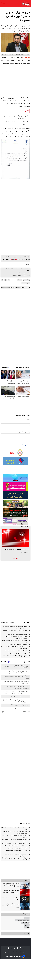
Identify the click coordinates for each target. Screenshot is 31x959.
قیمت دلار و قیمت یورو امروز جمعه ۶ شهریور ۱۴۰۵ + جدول (14, 851)
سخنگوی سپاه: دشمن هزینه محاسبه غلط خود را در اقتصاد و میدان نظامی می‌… (15, 627)
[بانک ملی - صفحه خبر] (15, 452)
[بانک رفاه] (15, 521)
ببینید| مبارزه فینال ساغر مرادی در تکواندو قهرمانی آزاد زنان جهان (14, 859)
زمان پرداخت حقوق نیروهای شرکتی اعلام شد (16, 653)
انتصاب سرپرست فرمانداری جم (22, 273)
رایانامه (28, 426)
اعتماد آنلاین (9, 952)
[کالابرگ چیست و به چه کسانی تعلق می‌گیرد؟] (25, 899)
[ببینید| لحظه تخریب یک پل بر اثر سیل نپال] (15, 538)
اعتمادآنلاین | (26, 57)
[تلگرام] (2, 280)
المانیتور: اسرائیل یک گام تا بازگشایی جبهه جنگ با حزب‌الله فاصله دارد (15, 656)
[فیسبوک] (5, 280)
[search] (1, 3)
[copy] (28, 287)
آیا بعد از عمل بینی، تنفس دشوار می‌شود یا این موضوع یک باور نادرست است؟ (11, 885)
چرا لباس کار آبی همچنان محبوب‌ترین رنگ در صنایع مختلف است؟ (10, 905)
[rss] (22, 948)
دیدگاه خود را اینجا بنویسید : (23, 432)
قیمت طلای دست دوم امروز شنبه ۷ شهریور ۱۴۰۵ (15, 846)
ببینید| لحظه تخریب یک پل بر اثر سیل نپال (17, 549)
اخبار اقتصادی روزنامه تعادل (22, 920)
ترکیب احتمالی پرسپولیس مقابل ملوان (17, 848)
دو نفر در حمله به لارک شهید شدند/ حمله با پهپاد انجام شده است (15, 631)
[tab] (17, 558)
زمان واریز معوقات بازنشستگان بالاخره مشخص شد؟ (14, 843)
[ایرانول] (15, 504)
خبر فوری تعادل (25, 922)
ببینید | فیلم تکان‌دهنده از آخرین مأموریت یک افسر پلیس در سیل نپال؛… (15, 832)
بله (11, 259)
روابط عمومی (26, 280)
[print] (17, 54)
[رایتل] (15, 486)
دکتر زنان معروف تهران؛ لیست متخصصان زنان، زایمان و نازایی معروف (11, 892)
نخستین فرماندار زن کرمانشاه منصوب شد (20, 275)
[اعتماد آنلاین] (26, 3)
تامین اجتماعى (26, 283)
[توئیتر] (10, 948)
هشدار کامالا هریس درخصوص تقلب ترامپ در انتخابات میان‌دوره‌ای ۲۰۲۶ (16, 637)
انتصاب (19, 280)
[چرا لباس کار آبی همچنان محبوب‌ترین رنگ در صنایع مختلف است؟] (25, 906)
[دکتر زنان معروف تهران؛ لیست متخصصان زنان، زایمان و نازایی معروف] (25, 892)
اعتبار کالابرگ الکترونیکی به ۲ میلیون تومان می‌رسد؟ (14, 651)
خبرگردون (26, 918)
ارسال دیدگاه (25, 445)
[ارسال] (19, 54)
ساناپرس (27, 925)
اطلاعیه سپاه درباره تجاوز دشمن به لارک (17, 634)
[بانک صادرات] (15, 478)
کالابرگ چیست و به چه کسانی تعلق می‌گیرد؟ (10, 898)
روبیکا (16, 259)
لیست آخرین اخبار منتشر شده (7, 622)
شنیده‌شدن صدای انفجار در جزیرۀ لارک (18, 644)
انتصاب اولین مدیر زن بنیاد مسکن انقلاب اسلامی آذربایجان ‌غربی (16, 269)
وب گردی (27, 880)
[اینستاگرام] (19, 948)
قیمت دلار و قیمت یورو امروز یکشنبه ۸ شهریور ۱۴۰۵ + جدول (14, 828)
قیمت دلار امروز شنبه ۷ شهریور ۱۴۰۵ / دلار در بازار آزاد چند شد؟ (14, 836)
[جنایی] (15, 512)
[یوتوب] (13, 948)
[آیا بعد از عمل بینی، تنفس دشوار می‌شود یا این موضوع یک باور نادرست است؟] (25, 885)
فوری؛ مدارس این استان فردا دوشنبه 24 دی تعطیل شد (16, 123)
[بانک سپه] (15, 495)
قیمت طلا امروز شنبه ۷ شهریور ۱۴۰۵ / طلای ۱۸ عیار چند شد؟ (14, 840)
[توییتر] (9, 280)
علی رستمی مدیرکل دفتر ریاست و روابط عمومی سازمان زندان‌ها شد (15, 117)
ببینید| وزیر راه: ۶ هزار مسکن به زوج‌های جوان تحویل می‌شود (14, 641)
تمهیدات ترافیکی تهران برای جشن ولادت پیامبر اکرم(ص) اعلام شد (16, 855)
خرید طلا (27, 927)
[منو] (4, 3)
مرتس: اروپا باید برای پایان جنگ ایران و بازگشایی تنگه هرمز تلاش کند (14, 647)
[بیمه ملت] (15, 461)
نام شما (28, 419)
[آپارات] (8, 948)
